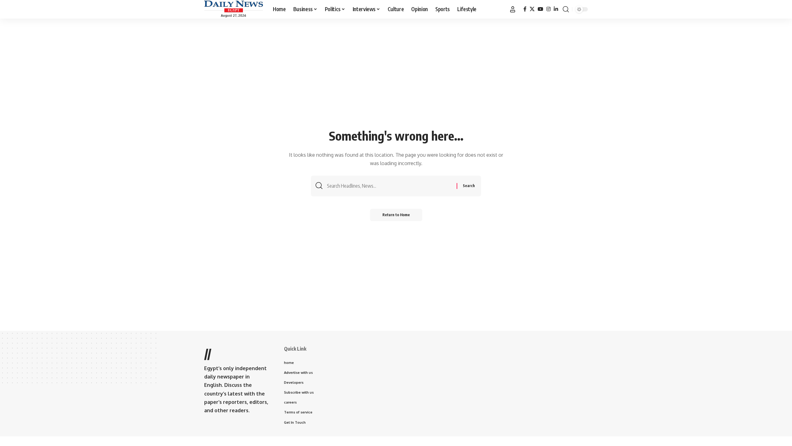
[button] (513, 9)
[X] (532, 9)
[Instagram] (548, 9)
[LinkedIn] (556, 9)
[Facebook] (525, 9)
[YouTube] (540, 9)
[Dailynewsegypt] (233, 6)
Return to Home (396, 214)
